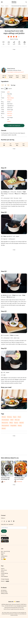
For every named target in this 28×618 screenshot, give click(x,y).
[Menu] (2, 2)
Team (2, 554)
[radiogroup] (14, 37)
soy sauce (9, 111)
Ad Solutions (4, 590)
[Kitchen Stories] (14, 2)
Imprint (2, 568)
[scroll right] (27, 467)
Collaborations (4, 556)
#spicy (14, 417)
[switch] (6, 88)
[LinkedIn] (14, 521)
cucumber (9, 115)
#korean (4, 417)
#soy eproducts (5, 425)
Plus (3, 559)
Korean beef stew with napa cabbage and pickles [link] (19, 6)
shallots (9, 96)
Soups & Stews (6, 6)
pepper (9, 121)
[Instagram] (4, 521)
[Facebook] (2, 521)
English (7, 581)
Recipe (2, 5)
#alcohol (21, 422)
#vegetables (13, 425)
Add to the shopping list (14, 125)
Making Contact (4, 593)
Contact (2, 574)
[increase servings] (8, 85)
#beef (11, 419)
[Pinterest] (11, 521)
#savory (16, 422)
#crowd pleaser (5, 419)
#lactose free (5, 422)
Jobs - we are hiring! (5, 551)
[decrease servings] (2, 85)
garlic (8, 92)
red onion (9, 99)
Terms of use (4, 570)
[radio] (8, 37)
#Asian (11, 422)
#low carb (17, 419)
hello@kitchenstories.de (21, 606)
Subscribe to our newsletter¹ (7, 524)
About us (3, 553)
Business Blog (4, 591)
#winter (3, 428)
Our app (3, 557)
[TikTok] (7, 521)
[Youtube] (9, 521)
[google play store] (14, 541)
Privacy (2, 571)
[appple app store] (14, 538)
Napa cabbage (10, 98)
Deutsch (3, 581)
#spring (19, 425)
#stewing (9, 417)
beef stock (9, 113)
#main (19, 417)
